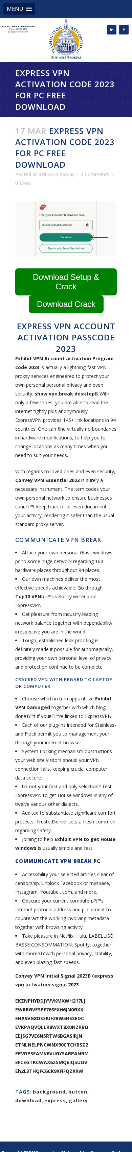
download (28, 1100)
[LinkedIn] (111, 29)
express (55, 1100)
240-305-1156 (21, 29)
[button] (19, 9)
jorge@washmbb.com (18, 31)
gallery (78, 1100)
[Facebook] (124, 29)
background (49, 1091)
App (64, 174)
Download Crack (66, 304)
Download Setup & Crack (66, 281)
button (77, 1091)
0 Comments (95, 174)
